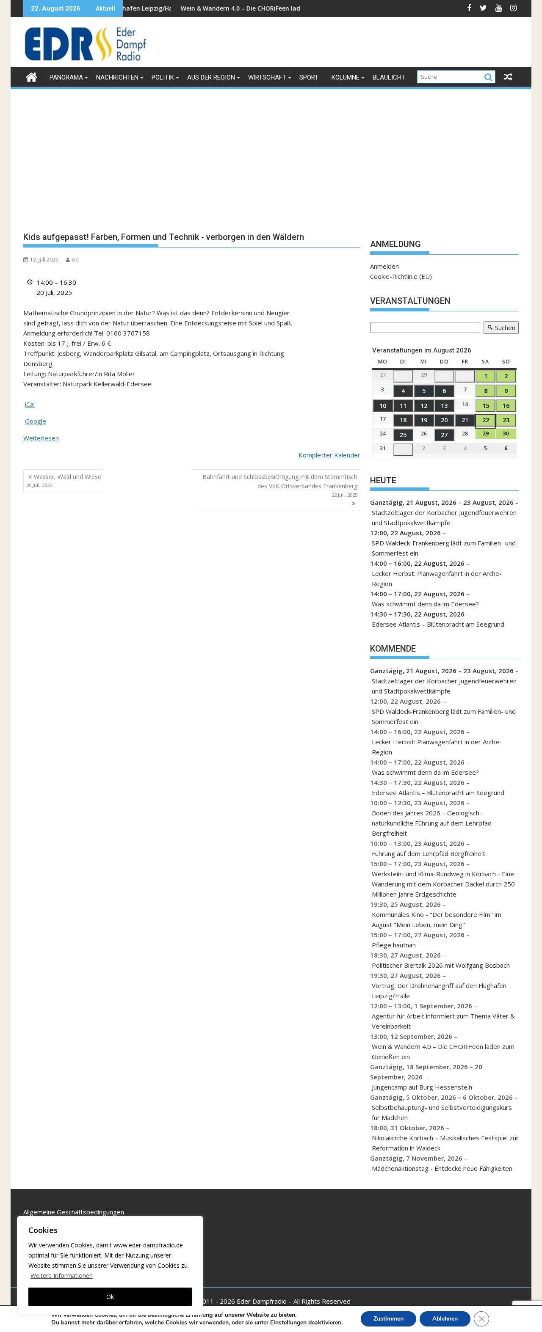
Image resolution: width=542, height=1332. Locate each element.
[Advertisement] (271, 154)
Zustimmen (388, 1319)
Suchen (499, 328)
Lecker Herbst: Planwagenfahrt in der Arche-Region (437, 578)
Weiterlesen (41, 438)
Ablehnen (445, 1319)
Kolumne (345, 77)
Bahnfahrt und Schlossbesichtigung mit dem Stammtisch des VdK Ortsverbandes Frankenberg (279, 485)
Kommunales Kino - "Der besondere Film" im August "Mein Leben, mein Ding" (436, 919)
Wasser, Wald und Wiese (63, 480)
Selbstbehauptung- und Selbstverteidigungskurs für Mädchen (442, 1112)
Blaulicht (389, 77)
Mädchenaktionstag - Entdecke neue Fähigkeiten (442, 1168)
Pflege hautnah (394, 945)
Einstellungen (288, 1322)
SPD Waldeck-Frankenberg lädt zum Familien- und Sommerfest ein (444, 548)
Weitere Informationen (61, 1275)
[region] (110, 1265)
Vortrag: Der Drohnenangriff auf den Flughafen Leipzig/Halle (439, 990)
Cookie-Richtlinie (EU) (401, 276)
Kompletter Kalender (329, 455)
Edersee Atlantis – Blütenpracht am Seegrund (438, 624)
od (75, 259)
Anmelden (384, 266)
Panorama (66, 77)
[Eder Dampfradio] (31, 76)
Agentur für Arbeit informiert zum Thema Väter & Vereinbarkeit (443, 1021)
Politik (163, 77)
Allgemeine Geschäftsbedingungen (73, 1212)
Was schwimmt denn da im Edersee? (425, 604)
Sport (308, 77)
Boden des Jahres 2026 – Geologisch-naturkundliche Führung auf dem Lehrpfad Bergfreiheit (432, 823)
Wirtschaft (267, 77)
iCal (30, 404)
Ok (110, 1297)
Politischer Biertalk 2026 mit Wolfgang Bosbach (441, 965)
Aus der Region (211, 77)
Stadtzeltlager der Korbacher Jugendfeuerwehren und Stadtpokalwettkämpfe (444, 517)
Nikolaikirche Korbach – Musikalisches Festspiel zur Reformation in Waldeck (445, 1143)
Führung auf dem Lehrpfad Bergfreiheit (428, 853)
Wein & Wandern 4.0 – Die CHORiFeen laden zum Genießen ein (234, 8)
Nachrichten (117, 77)
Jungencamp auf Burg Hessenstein (422, 1087)
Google (35, 421)
